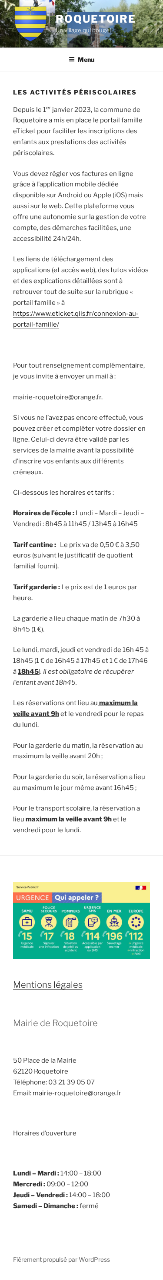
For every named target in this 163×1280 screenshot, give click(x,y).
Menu (86, 59)
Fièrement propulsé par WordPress (61, 1259)
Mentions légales (48, 984)
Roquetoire (96, 19)
